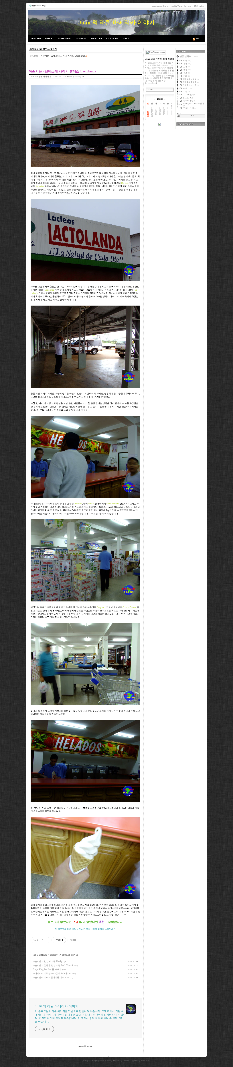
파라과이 (54, 955)
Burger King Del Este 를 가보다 (47, 969)
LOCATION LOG (64, 39)
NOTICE (48, 39)
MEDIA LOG (81, 39)
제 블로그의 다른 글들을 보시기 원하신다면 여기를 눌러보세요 (85, 929)
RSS (198, 39)
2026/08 (160, 99)
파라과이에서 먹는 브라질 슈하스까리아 (52, 973)
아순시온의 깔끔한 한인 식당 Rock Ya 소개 (53, 965)
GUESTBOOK (112, 39)
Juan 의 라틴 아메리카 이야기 (116, 22)
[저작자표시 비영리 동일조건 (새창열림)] (71, 940)
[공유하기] (42, 940)
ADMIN (126, 39)
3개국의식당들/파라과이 (40, 76)
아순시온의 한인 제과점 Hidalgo (48, 961)
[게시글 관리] (46, 940)
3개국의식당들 (40, 955)
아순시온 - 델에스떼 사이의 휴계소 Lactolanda (63, 56)
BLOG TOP (36, 39)
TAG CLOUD (96, 39)
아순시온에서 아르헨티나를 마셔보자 (51, 977)
